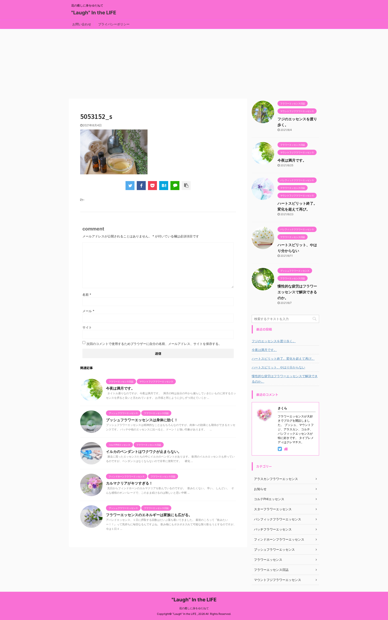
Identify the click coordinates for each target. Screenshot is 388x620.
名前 (86, 294)
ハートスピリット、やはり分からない (278, 367)
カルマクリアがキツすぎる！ (129, 483)
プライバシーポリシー (114, 24)
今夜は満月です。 (120, 388)
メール (88, 311)
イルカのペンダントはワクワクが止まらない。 (143, 451)
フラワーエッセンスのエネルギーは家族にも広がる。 (149, 515)
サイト (87, 327)
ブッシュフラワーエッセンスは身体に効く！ (142, 420)
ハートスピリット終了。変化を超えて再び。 (283, 358)
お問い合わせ (81, 24)
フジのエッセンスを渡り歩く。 (274, 341)
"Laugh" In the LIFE (93, 12)
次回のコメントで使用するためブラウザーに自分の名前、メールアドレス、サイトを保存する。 (154, 344)
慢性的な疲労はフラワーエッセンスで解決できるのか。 (297, 292)
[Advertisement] (194, 62)
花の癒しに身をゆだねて (194, 608)
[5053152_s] (163, 185)
